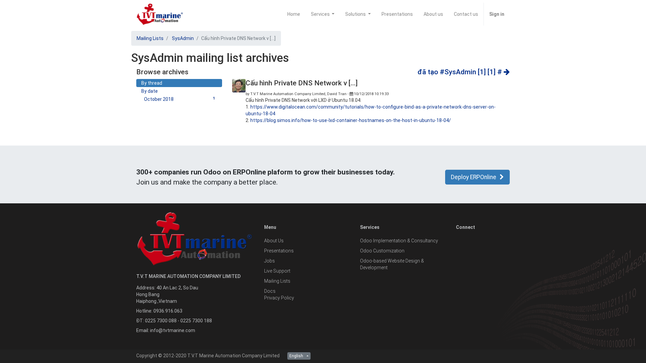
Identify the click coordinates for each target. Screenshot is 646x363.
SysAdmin (183, 38)
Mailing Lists (150, 38)
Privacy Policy (279, 297)
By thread (151, 83)
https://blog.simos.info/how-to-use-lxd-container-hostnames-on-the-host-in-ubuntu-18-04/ (350, 120)
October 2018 (179, 99)
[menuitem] (294, 14)
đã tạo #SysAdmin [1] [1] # (461, 72)
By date (149, 91)
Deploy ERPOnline (473, 177)
